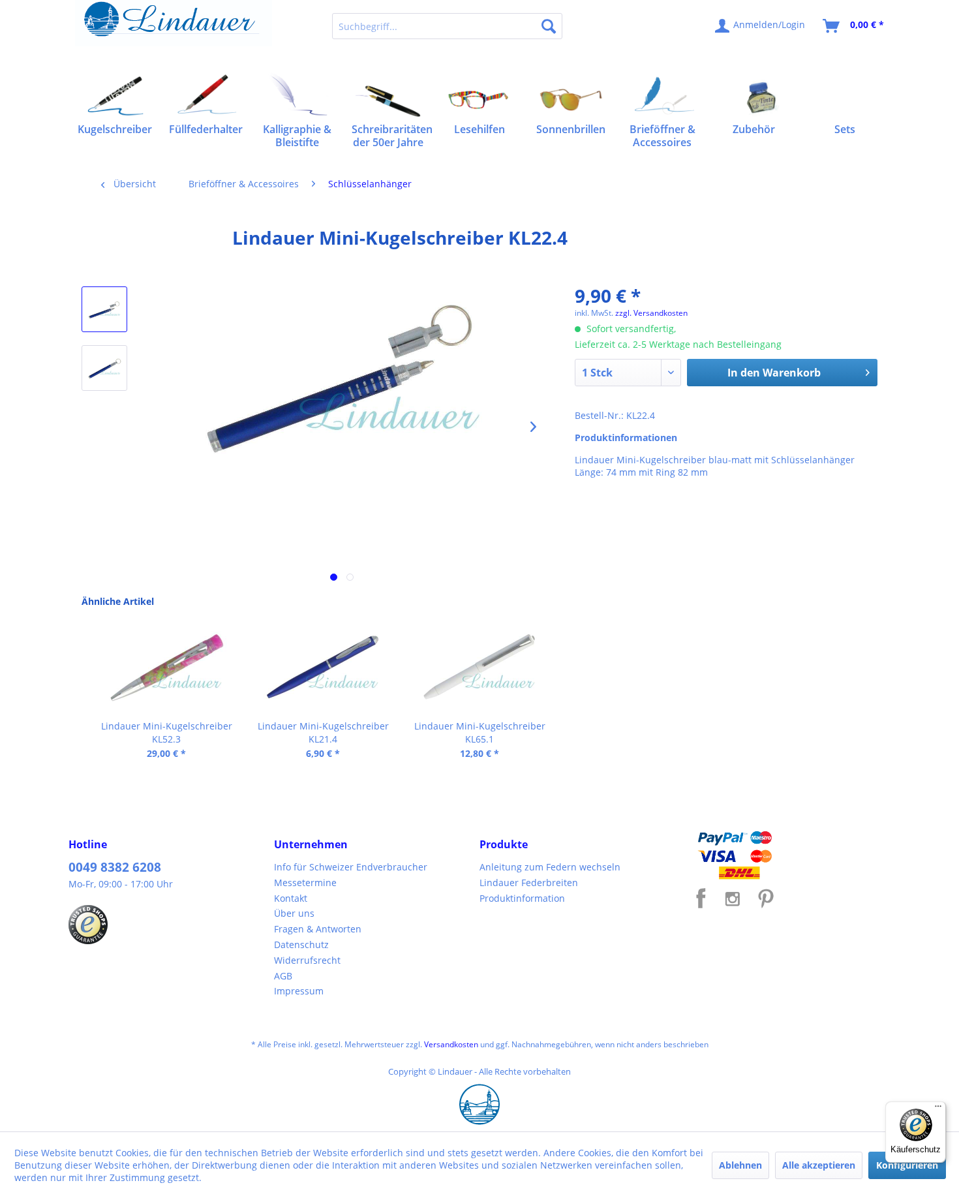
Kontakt (290, 898)
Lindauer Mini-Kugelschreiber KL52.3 (166, 732)
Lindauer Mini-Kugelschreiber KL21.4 (323, 732)
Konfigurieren (907, 1165)
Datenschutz (301, 944)
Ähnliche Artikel (118, 601)
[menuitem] (447, 26)
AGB (283, 976)
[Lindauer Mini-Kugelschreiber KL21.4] (323, 667)
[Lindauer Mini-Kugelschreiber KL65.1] (479, 667)
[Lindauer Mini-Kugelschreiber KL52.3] (166, 667)
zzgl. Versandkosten (651, 312)
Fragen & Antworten (317, 929)
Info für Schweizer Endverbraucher (350, 867)
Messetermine (305, 882)
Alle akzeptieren (818, 1165)
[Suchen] (548, 26)
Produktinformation (522, 898)
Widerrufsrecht (307, 960)
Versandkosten (451, 1044)
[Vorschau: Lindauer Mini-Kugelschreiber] (104, 309)
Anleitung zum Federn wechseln (550, 867)
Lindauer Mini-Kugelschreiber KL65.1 (479, 732)
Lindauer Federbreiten (529, 882)
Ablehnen (740, 1165)
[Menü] (938, 1109)
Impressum (299, 991)
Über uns (294, 913)
